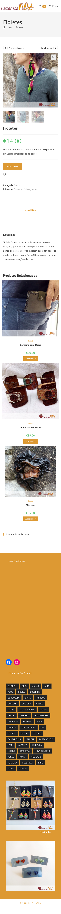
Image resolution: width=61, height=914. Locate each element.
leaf (10, 745)
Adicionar (13, 166)
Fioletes (19, 27)
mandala (37, 745)
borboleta (13, 698)
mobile (11, 751)
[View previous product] (5, 48)
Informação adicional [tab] (30, 217)
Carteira (26, 703)
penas (34, 189)
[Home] (4, 27)
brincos (40, 698)
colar (11, 709)
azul (10, 692)
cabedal (12, 703)
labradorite (46, 739)
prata (22, 757)
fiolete (27, 189)
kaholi (30, 739)
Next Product (46, 48)
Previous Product (16, 48)
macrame (22, 745)
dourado (13, 721)
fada (39, 721)
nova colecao (42, 751)
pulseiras (27, 762)
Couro (17, 185)
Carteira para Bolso (30, 344)
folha (24, 733)
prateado (36, 757)
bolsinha (35, 692)
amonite (12, 686)
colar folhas (27, 709)
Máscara (30, 505)
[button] (53, 57)
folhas (36, 733)
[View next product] (55, 48)
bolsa (21, 692)
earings (27, 721)
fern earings (28, 727)
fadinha (12, 727)
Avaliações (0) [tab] (30, 225)
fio (22, 189)
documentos (41, 715)
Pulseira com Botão (30, 427)
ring (40, 762)
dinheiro (24, 715)
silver (11, 768)
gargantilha (14, 739)
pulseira (12, 762)
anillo (35, 686)
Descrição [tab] (30, 210)
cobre (39, 703)
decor (11, 715)
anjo (47, 686)
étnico (23, 768)
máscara (24, 751)
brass (28, 698)
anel (24, 686)
